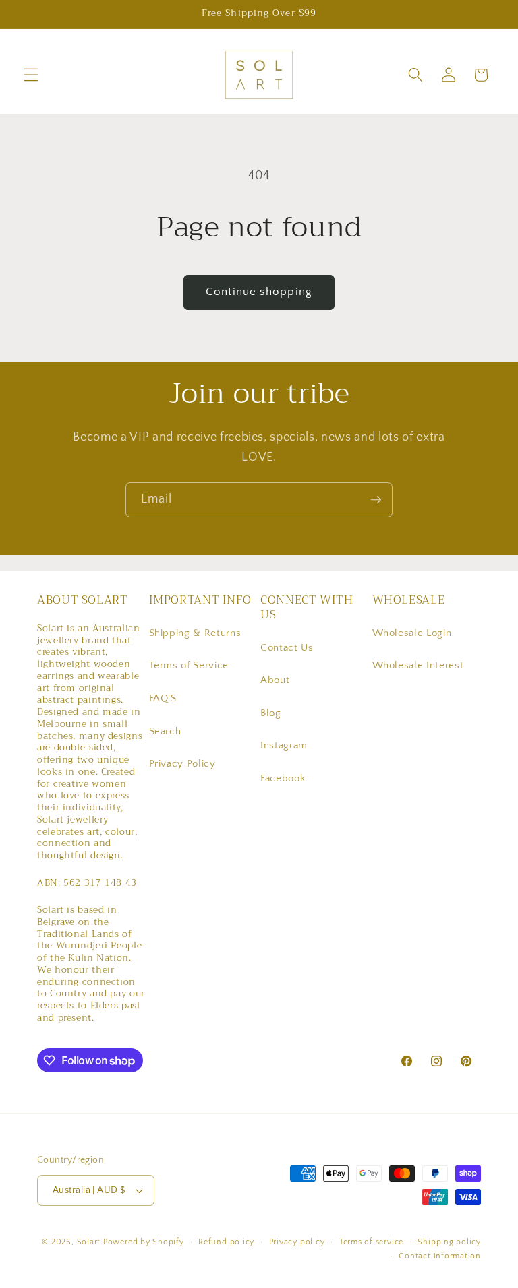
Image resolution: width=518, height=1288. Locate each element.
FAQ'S (163, 698)
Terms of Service (189, 665)
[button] (31, 75)
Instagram (284, 745)
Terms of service (371, 1241)
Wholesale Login (412, 633)
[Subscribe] (375, 499)
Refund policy (226, 1241)
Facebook (282, 778)
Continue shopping (259, 292)
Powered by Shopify (143, 1241)
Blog (270, 713)
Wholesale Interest (418, 665)
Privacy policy (297, 1241)
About (274, 680)
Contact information (440, 1256)
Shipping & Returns (195, 633)
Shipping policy (449, 1241)
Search (165, 731)
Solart (89, 1241)
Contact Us (287, 647)
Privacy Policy (182, 763)
